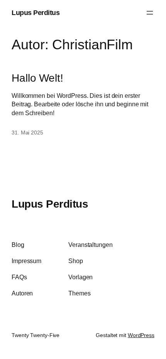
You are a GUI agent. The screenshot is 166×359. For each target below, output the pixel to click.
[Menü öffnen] (149, 12)
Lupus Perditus (35, 12)
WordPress (141, 335)
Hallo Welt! (37, 78)
